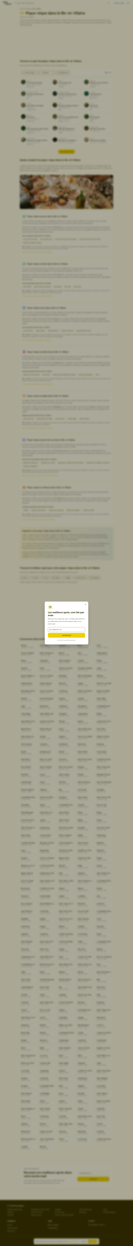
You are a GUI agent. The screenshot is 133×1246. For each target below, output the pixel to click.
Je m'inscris (66, 635)
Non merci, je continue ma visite (66, 640)
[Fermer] (85, 604)
